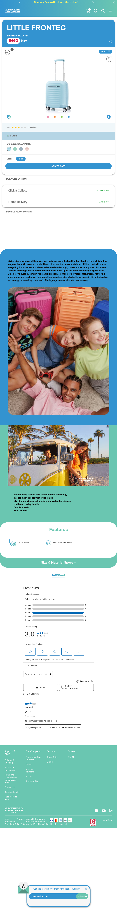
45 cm (20, 159)
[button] (19, 2)
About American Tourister (33, 758)
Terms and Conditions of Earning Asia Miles (11, 779)
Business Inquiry (12, 792)
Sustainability (32, 781)
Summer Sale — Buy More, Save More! (32, 2)
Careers (29, 764)
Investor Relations (30, 770)
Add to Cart (58, 166)
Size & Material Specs (57, 562)
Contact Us (10, 787)
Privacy (20, 819)
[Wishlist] (95, 11)
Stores (29, 776)
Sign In (50, 762)
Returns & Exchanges (10, 768)
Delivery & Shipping (9, 761)
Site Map (72, 757)
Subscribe (82, 896)
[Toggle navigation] (110, 11)
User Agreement (10, 820)
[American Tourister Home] (12, 11)
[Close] (86, 888)
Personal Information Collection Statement (35, 820)
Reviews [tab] (58, 575)
